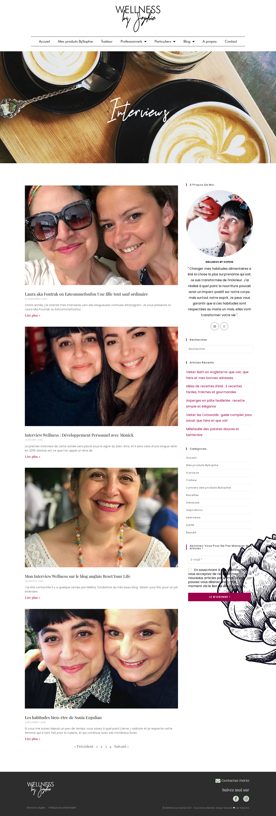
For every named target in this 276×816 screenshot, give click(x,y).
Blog (186, 41)
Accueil (44, 41)
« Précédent (83, 746)
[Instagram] (224, 326)
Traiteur (107, 41)
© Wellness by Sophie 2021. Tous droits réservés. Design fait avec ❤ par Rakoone (206, 808)
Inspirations (194, 510)
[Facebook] (215, 326)
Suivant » (121, 746)
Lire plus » (32, 315)
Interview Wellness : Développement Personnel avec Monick (79, 435)
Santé (190, 525)
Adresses (193, 502)
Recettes (192, 495)
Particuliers (163, 41)
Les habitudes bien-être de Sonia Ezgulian (63, 717)
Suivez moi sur (235, 789)
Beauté (191, 532)
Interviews (193, 517)
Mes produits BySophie (75, 41)
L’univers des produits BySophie (208, 488)
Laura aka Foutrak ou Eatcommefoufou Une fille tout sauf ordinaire (86, 294)
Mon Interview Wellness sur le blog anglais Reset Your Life (77, 576)
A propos (210, 41)
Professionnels (131, 41)
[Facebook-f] (236, 799)
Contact (231, 41)
